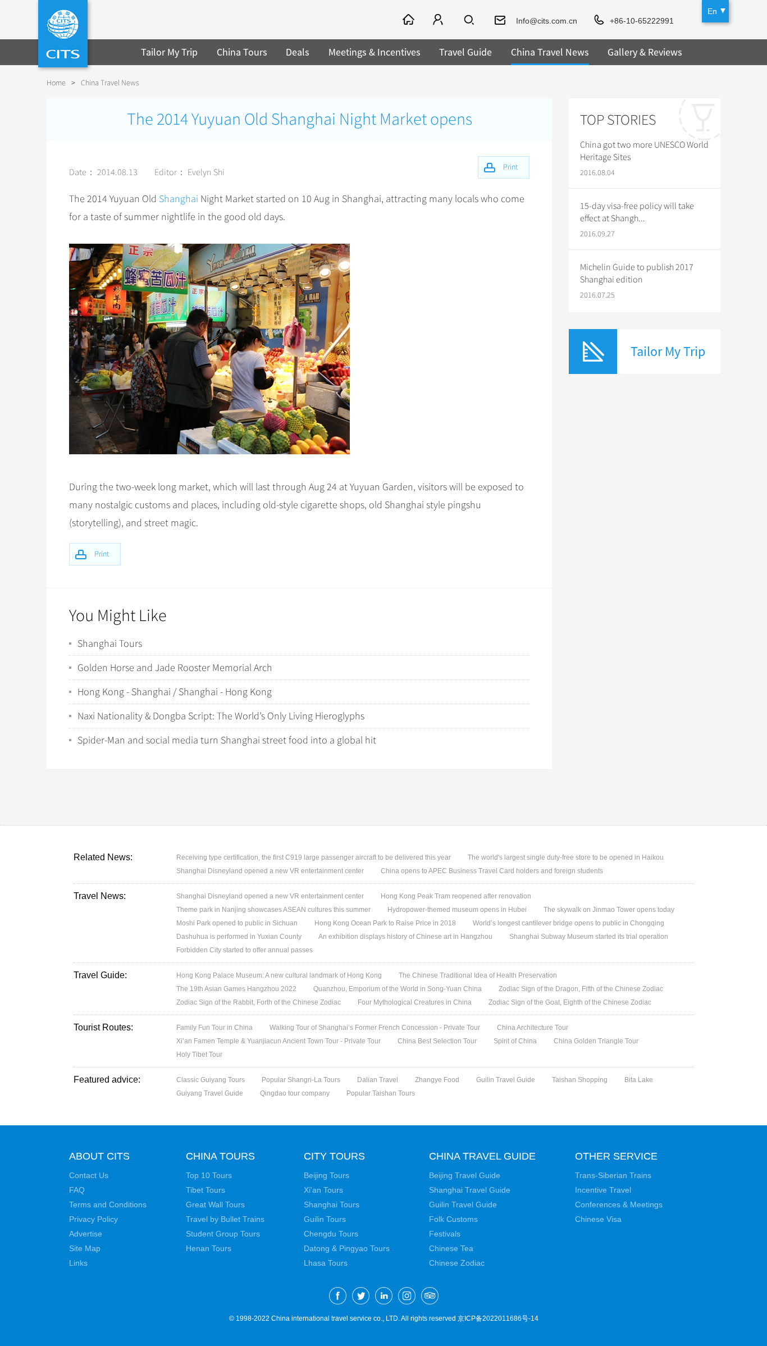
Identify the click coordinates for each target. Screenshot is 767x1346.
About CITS (99, 1156)
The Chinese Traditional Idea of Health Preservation (478, 975)
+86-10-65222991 (642, 20)
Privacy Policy (93, 1219)
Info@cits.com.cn (546, 20)
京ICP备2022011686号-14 (498, 1318)
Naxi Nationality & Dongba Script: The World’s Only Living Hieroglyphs (220, 716)
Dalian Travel (377, 1080)
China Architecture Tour (532, 1028)
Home (56, 83)
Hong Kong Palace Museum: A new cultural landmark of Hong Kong (279, 975)
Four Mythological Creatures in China (415, 1002)
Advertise (85, 1233)
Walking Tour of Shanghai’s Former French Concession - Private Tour (375, 1028)
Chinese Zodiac (457, 1262)
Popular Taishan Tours (380, 1093)
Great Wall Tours (215, 1204)
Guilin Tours (325, 1219)
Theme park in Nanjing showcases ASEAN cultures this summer (273, 910)
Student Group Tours (223, 1233)
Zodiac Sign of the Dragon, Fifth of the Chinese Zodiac (581, 989)
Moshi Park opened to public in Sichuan (237, 923)
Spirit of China (515, 1041)
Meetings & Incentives (374, 51)
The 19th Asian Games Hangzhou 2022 (236, 989)
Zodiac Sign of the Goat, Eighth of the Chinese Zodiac (569, 1002)
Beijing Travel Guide (464, 1175)
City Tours (334, 1156)
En (712, 11)
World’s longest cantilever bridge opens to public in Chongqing (568, 923)
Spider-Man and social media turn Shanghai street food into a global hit (226, 740)
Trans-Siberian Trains (613, 1175)
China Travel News (550, 51)
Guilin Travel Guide (505, 1080)
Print (101, 554)
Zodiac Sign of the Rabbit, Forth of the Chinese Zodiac (258, 1002)
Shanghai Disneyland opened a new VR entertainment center (270, 871)
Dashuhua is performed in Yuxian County (239, 937)
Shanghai (178, 199)
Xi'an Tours (323, 1189)
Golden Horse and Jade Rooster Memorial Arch (174, 667)
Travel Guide (465, 51)
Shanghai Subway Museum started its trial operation (588, 937)
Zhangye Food (437, 1080)
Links (78, 1262)
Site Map (85, 1248)
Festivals (444, 1233)
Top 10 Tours (209, 1175)
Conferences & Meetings (619, 1204)
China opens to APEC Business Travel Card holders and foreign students (492, 871)
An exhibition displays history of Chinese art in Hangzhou (405, 937)
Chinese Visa (598, 1219)
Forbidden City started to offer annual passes (244, 950)
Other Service (616, 1156)
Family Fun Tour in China (214, 1028)
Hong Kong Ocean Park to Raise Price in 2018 (385, 923)
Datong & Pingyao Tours (347, 1248)
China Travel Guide (482, 1156)
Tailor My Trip (169, 51)
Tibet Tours (205, 1189)
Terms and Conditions (108, 1204)
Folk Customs (453, 1219)
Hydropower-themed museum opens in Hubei (457, 910)
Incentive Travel (603, 1189)
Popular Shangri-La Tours (301, 1080)
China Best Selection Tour (437, 1041)
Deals (297, 51)
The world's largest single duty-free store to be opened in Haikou (566, 857)
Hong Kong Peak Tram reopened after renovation (456, 896)
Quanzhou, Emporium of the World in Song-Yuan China (397, 989)
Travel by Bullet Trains (225, 1219)
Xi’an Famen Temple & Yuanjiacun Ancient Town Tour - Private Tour (278, 1041)
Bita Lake (638, 1080)
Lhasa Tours (326, 1262)
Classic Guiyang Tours (210, 1080)
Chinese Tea (451, 1248)
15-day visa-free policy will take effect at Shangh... (637, 212)
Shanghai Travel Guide (469, 1189)
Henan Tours (208, 1248)
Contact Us (88, 1175)
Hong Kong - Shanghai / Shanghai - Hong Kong (174, 692)
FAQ (77, 1189)
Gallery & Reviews (645, 51)
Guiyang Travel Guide (209, 1093)
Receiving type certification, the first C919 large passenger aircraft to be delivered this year (313, 857)
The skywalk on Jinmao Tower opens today (609, 910)
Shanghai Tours (109, 643)
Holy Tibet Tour (199, 1054)
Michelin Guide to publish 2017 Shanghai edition (636, 273)
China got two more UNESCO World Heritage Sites (644, 151)
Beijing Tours (326, 1175)
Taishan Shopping (580, 1080)
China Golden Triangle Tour (596, 1041)
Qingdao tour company (295, 1093)
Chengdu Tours (331, 1233)
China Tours (242, 51)
